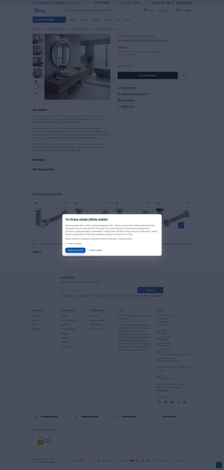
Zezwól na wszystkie (75, 250)
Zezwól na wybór (95, 250)
